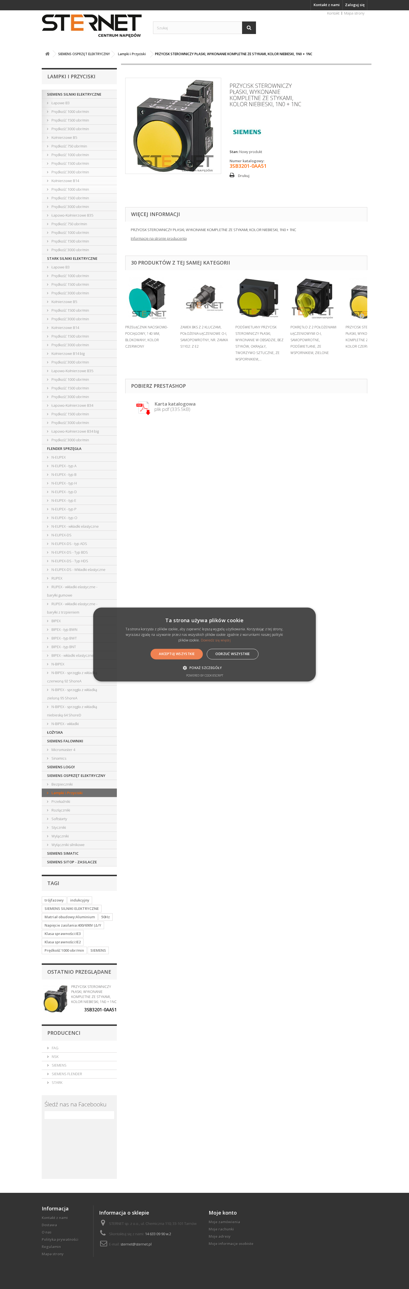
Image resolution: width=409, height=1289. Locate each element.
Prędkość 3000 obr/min (70, 128)
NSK (54, 1056)
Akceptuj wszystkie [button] (176, 653)
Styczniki (58, 827)
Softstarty (59, 818)
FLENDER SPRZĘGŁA (64, 448)
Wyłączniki (60, 836)
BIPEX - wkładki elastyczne (72, 655)
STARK (56, 1082)
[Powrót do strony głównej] (47, 53)
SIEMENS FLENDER (66, 1073)
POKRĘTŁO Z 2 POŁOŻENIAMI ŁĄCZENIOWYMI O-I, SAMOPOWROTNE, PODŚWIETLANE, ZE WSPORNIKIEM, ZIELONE (313, 340)
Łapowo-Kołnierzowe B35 (72, 215)
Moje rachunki (221, 1229)
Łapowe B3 (60, 102)
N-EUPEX (58, 457)
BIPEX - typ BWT (64, 638)
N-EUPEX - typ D (64, 491)
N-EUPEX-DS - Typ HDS (69, 560)
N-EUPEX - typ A (64, 465)
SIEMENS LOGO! (61, 766)
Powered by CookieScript (204, 675)
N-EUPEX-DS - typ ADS (69, 543)
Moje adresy (220, 1236)
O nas (46, 1232)
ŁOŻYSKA (55, 732)
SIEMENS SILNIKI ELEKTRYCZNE (74, 94)
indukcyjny (79, 900)
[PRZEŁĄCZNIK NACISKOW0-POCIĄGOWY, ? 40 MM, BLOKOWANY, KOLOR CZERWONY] (150, 298)
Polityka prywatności (60, 1239)
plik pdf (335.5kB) (175, 406)
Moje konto (223, 1212)
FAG (54, 1047)
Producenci (63, 1032)
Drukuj (244, 175)
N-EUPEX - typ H (64, 483)
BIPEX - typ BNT (63, 646)
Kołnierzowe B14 (65, 180)
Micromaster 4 (63, 749)
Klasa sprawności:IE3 (63, 933)
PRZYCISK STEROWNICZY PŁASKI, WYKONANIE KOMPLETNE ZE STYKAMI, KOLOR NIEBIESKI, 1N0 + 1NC (94, 994)
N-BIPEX (57, 664)
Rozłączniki (60, 810)
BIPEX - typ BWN (64, 629)
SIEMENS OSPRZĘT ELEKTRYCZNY (76, 775)
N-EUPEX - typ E (63, 500)
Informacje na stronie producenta (159, 238)
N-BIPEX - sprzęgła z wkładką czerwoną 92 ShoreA (72, 677)
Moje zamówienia (224, 1221)
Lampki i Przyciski (67, 792)
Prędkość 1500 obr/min (70, 120)
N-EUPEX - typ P (64, 509)
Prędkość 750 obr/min (69, 146)
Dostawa (49, 1224)
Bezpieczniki (62, 784)
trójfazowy (54, 900)
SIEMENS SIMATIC (62, 853)
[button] (204, 668)
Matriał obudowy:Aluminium (70, 916)
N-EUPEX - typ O (64, 517)
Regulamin (51, 1246)
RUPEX (56, 578)
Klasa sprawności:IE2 (63, 941)
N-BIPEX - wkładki (65, 723)
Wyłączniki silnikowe (68, 844)
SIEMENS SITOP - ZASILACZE (72, 861)
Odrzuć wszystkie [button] (232, 653)
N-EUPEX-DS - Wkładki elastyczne (78, 569)
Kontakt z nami (327, 4)
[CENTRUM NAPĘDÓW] (93, 26)
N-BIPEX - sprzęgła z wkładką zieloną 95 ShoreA (72, 694)
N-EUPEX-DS (61, 534)
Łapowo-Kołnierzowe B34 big (75, 431)
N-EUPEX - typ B (64, 474)
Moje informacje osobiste (231, 1243)
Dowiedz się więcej (216, 640)
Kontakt (333, 13)
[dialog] (204, 644)
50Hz (105, 916)
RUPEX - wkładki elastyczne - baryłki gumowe (72, 591)
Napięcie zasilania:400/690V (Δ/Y (73, 925)
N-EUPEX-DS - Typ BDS (69, 552)
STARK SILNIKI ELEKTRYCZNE (72, 258)
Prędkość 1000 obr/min (70, 111)
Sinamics (58, 758)
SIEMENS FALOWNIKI (65, 740)
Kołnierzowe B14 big (68, 353)
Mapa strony (354, 13)
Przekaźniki (60, 801)
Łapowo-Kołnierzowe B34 (72, 405)
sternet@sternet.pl (136, 1244)
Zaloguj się (354, 4)
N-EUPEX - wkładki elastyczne (75, 526)
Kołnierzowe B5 (64, 137)
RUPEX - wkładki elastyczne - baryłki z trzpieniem (72, 608)
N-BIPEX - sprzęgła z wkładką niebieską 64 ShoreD (72, 711)
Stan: (234, 151)
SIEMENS (98, 950)
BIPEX (56, 620)
